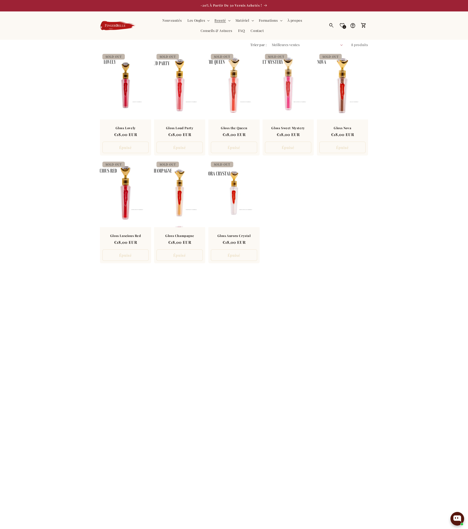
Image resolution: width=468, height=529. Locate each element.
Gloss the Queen (234, 128)
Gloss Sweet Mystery (288, 128)
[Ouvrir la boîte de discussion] (457, 519)
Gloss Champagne (180, 235)
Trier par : (258, 44)
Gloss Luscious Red (125, 235)
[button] (198, 20)
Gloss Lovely (126, 128)
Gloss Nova (342, 128)
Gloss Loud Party (180, 128)
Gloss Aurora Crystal (234, 235)
